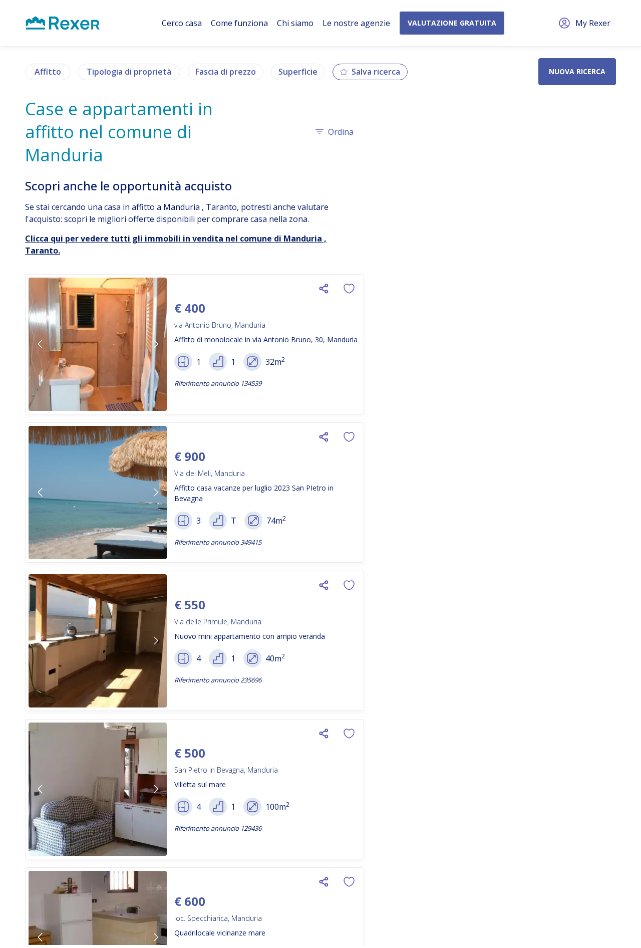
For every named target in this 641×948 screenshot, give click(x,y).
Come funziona (239, 23)
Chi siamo (295, 23)
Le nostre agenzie (356, 23)
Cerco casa (182, 23)
